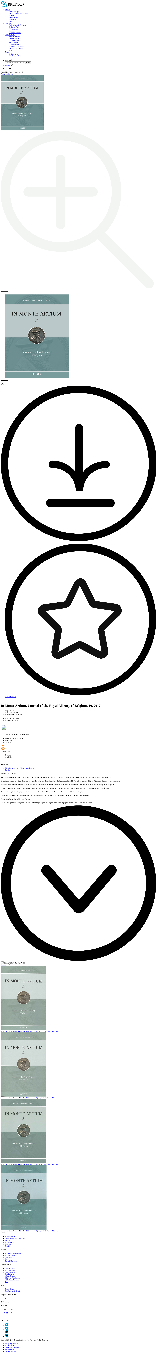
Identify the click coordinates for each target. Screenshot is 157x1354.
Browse (7, 10)
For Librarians (14, 38)
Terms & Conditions (12, 1347)
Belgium (8, 770)
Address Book (14, 40)
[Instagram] (6, 1333)
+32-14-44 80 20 (8, 1313)
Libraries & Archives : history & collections (19, 768)
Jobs (10, 50)
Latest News (13, 54)
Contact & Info (10, 35)
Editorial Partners (15, 33)
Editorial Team (14, 27)
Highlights (12, 19)
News (7, 52)
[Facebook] (6, 1326)
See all (3, 965)
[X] (6, 1329)
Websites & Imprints (16, 48)
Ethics (11, 31)
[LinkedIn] (6, 1336)
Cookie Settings (10, 1351)
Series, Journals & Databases (19, 13)
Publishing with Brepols (17, 25)
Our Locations (14, 42)
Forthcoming (13, 17)
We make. (12, 1343)
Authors (8, 23)
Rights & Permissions (16, 46)
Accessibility (9, 1349)
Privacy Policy (10, 1345)
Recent (11, 15)
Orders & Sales (14, 37)
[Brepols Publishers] (12, 6)
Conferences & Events (17, 56)
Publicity (12, 21)
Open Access (13, 29)
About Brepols (14, 44)
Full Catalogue (14, 12)
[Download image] (78, 540)
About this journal (7, 74)
